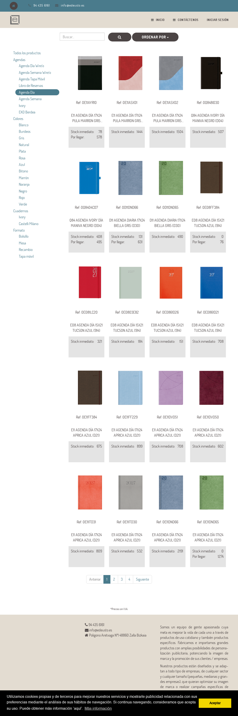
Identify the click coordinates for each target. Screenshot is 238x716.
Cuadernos (20, 210)
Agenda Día (27, 92)
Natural (24, 144)
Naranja (24, 184)
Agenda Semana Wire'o (35, 72)
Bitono (23, 170)
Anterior (95, 579)
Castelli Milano (28, 223)
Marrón (24, 177)
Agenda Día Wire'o (31, 65)
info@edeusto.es (72, 5)
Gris (21, 137)
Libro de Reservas (31, 85)
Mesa (22, 242)
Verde (23, 204)
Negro (23, 190)
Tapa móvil (26, 256)
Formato (19, 230)
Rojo (22, 197)
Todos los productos (27, 52)
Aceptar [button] (215, 703)
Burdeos (24, 131)
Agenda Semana (30, 98)
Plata (22, 151)
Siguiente (142, 579)
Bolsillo (23, 236)
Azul (22, 164)
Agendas (19, 59)
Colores (18, 118)
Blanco (23, 124)
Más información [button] (98, 709)
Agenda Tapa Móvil (32, 78)
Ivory (22, 105)
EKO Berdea (27, 112)
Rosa (22, 157)
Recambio (26, 249)
